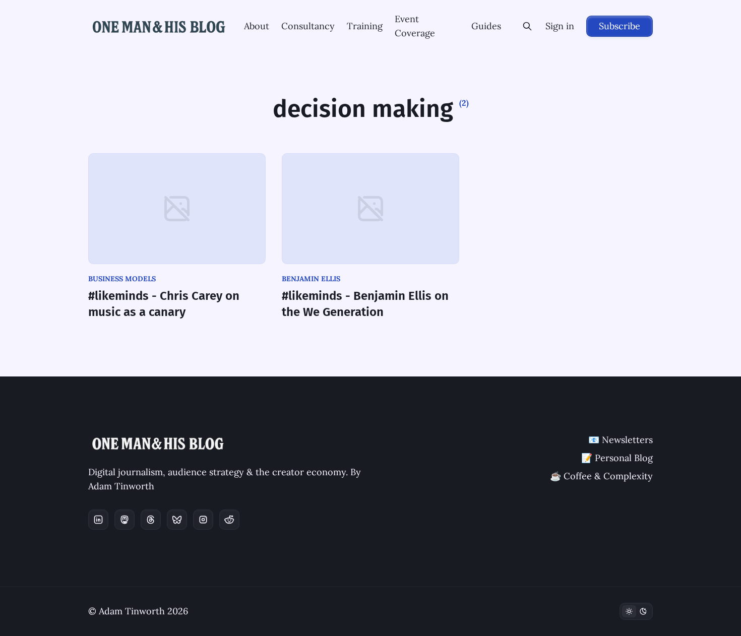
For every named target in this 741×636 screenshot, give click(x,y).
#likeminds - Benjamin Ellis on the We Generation (365, 304)
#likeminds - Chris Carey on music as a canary (163, 304)
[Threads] (151, 520)
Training (365, 26)
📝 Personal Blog (617, 458)
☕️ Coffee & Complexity (601, 476)
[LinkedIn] (98, 520)
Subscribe (619, 26)
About (256, 26)
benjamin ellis (311, 278)
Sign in (559, 26)
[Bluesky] (177, 520)
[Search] (527, 26)
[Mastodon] (124, 520)
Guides (486, 26)
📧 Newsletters (620, 440)
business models (122, 278)
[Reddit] (229, 520)
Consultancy (308, 26)
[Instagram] (203, 520)
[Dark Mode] (636, 611)
